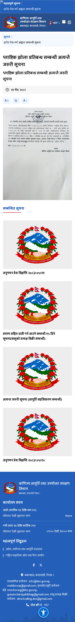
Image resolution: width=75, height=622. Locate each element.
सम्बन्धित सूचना (13, 208)
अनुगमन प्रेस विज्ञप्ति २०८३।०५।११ (24, 273)
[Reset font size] (16, 100)
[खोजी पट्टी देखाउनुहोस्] (64, 22)
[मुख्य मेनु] (70, 22)
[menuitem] (37, 516)
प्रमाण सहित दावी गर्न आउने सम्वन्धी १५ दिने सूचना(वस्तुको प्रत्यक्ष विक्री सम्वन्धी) (29, 336)
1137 (40, 605)
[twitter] (40, 565)
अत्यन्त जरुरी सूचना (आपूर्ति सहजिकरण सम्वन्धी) (32, 399)
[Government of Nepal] (11, 22)
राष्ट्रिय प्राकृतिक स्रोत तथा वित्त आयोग (25, 555)
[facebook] (34, 565)
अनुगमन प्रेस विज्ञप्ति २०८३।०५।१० (24, 460)
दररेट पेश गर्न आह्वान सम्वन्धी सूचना (22, 9)
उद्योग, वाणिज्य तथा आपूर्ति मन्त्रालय (24, 549)
